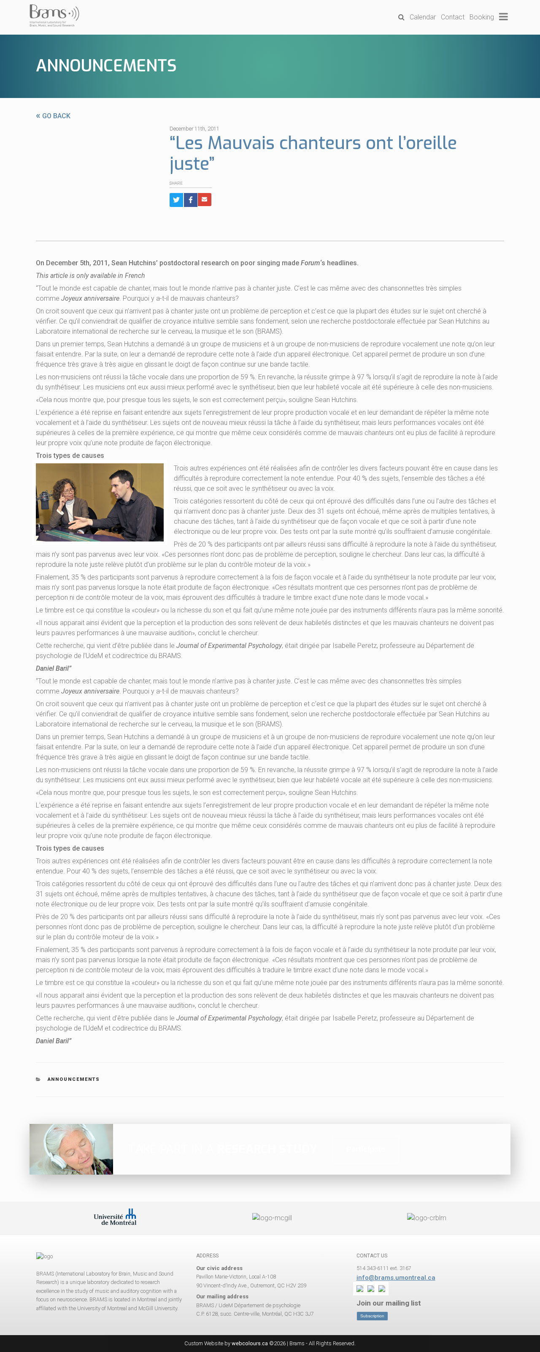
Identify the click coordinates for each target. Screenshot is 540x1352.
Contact (452, 17)
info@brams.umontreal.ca (395, 1277)
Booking (482, 17)
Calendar (423, 17)
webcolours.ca (250, 1343)
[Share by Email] (204, 199)
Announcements (106, 66)
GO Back (53, 116)
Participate (365, 1149)
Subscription (372, 1316)
